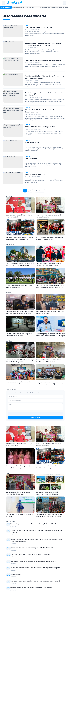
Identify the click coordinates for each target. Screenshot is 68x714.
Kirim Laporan (35, 417)
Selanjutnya (39, 190)
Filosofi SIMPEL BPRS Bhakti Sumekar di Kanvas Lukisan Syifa (42, 7)
